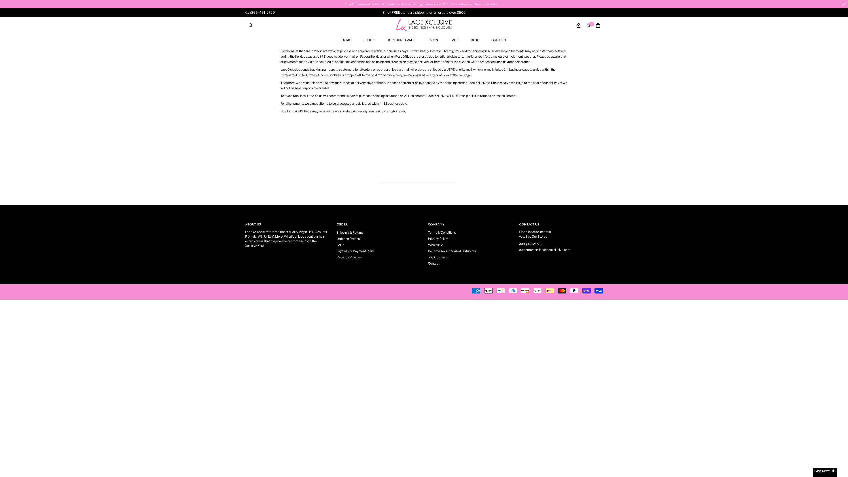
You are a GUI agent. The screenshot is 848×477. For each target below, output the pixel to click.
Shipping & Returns (350, 232)
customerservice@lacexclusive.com (544, 250)
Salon (433, 40)
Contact (499, 40)
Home (346, 40)
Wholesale (435, 245)
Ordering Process (349, 238)
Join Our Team (400, 40)
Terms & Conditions (442, 232)
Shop (367, 40)
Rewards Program (349, 257)
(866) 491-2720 (530, 244)
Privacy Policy (438, 238)
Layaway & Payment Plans (356, 251)
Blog (475, 40)
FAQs (454, 40)
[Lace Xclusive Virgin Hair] (424, 25)
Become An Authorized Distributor (452, 251)
